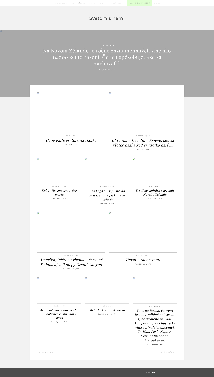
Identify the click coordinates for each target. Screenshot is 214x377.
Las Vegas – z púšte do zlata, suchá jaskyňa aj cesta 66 (107, 195)
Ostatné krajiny (98, 3)
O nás (157, 3)
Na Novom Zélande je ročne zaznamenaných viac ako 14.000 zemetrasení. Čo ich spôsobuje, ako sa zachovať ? (107, 57)
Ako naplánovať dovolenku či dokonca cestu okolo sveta (59, 314)
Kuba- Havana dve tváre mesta (59, 192)
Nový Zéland (78, 3)
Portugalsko (61, 3)
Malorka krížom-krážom (107, 310)
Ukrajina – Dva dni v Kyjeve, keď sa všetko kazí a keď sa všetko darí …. (143, 142)
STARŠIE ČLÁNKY (47, 352)
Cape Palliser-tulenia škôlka (71, 140)
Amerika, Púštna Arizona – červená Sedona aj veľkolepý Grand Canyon (71, 262)
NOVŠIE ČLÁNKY (167, 352)
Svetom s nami (107, 18)
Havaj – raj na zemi (143, 259)
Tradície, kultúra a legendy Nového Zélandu (154, 192)
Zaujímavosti (117, 3)
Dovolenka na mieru (139, 3)
